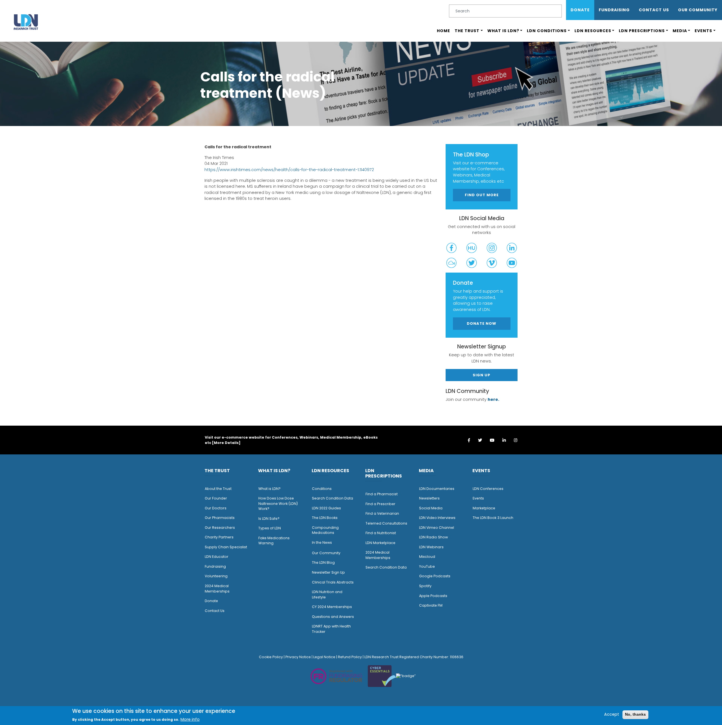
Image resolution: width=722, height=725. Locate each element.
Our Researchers (220, 527)
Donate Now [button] (481, 323)
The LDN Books (325, 517)
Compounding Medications (325, 530)
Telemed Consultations (386, 523)
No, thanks (635, 714)
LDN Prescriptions (642, 31)
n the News (322, 542)
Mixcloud (427, 556)
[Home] (26, 22)
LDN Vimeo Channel (436, 527)
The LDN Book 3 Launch (493, 517)
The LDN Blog (323, 562)
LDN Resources (592, 31)
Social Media (431, 508)
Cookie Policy (271, 657)
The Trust (467, 31)
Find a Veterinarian (382, 513)
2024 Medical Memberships (217, 588)
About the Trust (218, 488)
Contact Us (654, 10)
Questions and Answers (333, 616)
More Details (226, 442)
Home (443, 31)
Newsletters (429, 498)
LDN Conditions (547, 31)
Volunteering (216, 576)
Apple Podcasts (433, 595)
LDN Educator (216, 556)
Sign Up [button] (481, 375)
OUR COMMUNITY (697, 10)
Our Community (326, 553)
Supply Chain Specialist (226, 547)
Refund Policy (350, 657)
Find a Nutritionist (381, 533)
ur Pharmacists (221, 517)
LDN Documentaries (436, 488)
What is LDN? (503, 31)
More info (190, 719)
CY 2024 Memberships (332, 606)
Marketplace (484, 508)
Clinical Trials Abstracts (333, 582)
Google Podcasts (434, 576)
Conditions (322, 488)
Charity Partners (219, 537)
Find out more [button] (482, 195)
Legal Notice (324, 657)
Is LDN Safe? (268, 518)
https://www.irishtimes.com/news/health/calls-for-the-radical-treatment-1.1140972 (289, 170)
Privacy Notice (298, 657)
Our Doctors (215, 508)
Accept (611, 714)
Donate (580, 10)
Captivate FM (431, 605)
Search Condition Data (332, 498)
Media (680, 31)
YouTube (427, 566)
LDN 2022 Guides (326, 508)
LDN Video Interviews (437, 517)
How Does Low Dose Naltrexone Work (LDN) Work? (278, 503)
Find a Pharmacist (382, 494)
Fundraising (614, 10)
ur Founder (217, 498)
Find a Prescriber (380, 503)
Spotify (425, 585)
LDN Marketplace (380, 542)
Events (703, 31)
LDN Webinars (431, 547)
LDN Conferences (488, 488)
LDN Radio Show (433, 537)
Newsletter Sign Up (328, 572)
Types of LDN (269, 528)
